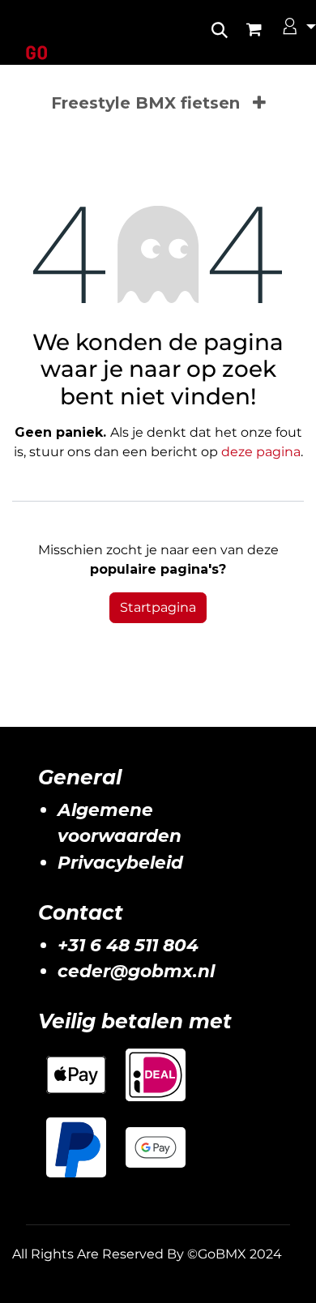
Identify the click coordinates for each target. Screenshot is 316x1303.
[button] (219, 25)
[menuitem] (145, 103)
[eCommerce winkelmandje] (262, 29)
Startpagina (158, 607)
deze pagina (261, 451)
